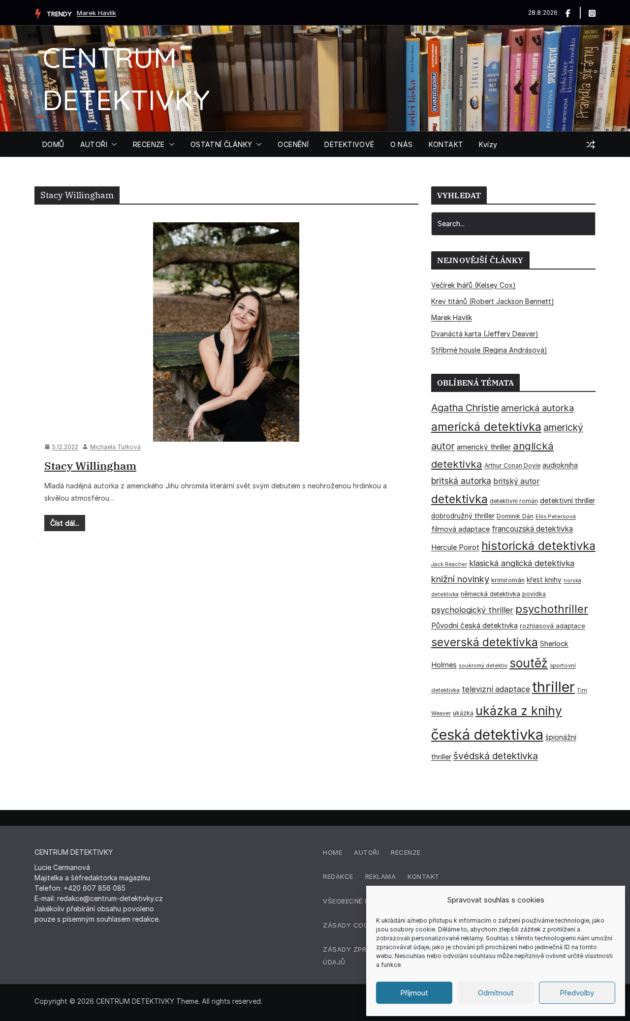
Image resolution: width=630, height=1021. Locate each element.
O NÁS (401, 144)
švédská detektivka (495, 756)
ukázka (463, 713)
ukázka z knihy (518, 710)
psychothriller (551, 608)
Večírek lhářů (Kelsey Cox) (473, 285)
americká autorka (537, 407)
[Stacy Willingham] (226, 331)
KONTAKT (446, 144)
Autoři (366, 852)
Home (332, 852)
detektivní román (514, 501)
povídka (534, 594)
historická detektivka (538, 546)
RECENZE (149, 144)
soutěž (528, 663)
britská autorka (461, 481)
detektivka (459, 499)
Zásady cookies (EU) (361, 925)
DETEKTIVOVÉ (349, 144)
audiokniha (560, 465)
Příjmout (414, 992)
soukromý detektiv (483, 665)
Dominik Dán (515, 516)
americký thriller (484, 446)
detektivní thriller (567, 500)
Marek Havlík (96, 13)
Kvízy (488, 144)
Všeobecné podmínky (361, 901)
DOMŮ (53, 144)
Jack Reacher (449, 564)
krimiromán (508, 580)
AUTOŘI (93, 144)
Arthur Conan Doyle (512, 465)
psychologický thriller (472, 610)
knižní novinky (460, 578)
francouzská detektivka (532, 529)
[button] (112, 144)
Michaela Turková (115, 446)
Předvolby (577, 992)
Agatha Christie (465, 408)
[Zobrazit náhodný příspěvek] (591, 145)
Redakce (338, 876)
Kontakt (424, 876)
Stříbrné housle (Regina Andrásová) (489, 350)
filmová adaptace (460, 529)
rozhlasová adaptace (552, 626)
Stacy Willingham (90, 465)
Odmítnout (496, 992)
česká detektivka (487, 734)
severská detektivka (484, 642)
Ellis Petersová (556, 516)
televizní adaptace (496, 689)
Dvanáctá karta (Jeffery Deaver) (484, 334)
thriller (553, 686)
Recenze (406, 852)
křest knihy (544, 580)
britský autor (516, 481)
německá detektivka (490, 594)
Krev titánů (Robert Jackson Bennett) (492, 301)
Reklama (380, 876)
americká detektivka (486, 427)
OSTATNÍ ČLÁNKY (221, 144)
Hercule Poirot (455, 547)
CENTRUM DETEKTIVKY (135, 1001)
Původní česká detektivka (474, 625)
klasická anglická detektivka (521, 563)
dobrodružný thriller (463, 516)
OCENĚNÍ (293, 144)
